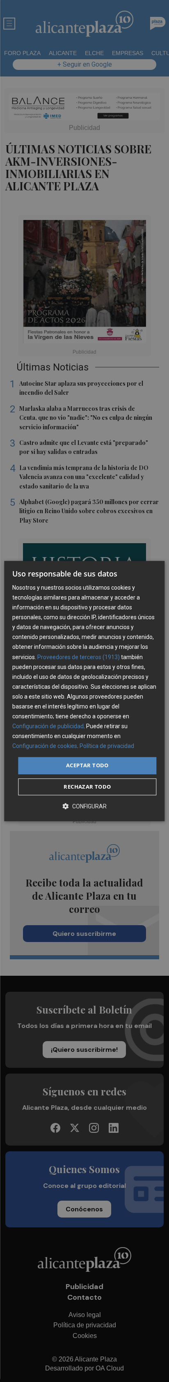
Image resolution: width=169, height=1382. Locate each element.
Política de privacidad (107, 746)
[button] (84, 806)
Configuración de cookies (44, 746)
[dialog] (84, 691)
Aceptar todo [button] (87, 765)
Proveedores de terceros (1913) (78, 657)
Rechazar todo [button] (87, 786)
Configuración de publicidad (48, 726)
